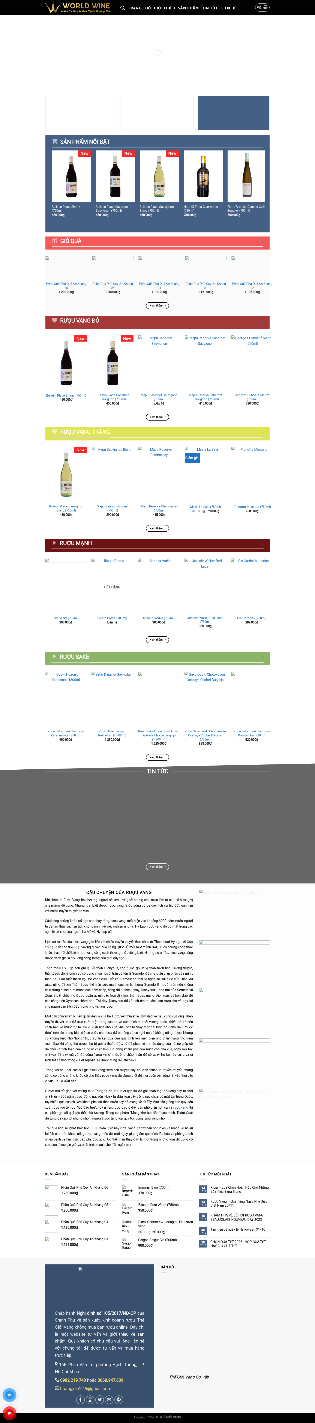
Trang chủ (139, 8)
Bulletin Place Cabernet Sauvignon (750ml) (112, 209)
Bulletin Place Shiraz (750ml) (66, 209)
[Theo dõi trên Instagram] (90, 1399)
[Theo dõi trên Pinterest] (118, 1399)
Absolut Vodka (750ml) (159, 618)
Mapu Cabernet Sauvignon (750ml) (159, 397)
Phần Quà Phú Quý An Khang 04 (159, 286)
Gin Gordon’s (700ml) (251, 618)
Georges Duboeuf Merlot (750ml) (252, 397)
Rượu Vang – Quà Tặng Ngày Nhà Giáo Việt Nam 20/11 (238, 1203)
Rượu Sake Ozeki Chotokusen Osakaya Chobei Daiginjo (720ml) (205, 735)
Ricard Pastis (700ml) (112, 618)
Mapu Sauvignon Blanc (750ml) (113, 508)
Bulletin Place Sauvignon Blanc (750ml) (157, 209)
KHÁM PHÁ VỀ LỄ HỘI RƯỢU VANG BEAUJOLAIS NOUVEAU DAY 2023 (236, 1217)
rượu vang (180, 1107)
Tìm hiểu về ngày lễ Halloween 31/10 (237, 1229)
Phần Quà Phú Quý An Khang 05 (113, 286)
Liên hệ (228, 8)
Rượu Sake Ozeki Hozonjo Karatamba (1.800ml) (66, 733)
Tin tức (210, 8)
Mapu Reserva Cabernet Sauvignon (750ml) (205, 397)
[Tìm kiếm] (122, 8)
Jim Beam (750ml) (66, 618)
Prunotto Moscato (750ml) (252, 507)
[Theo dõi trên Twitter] (99, 1399)
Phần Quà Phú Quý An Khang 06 (66, 286)
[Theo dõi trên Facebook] (80, 1399)
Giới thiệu (164, 8)
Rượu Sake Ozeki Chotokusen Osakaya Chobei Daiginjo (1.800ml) (158, 735)
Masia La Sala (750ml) (205, 507)
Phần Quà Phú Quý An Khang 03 (206, 286)
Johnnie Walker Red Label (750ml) (205, 620)
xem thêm (54, 838)
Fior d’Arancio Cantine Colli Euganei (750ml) (246, 209)
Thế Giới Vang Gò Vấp (189, 1377)
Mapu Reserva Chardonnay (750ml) (159, 508)
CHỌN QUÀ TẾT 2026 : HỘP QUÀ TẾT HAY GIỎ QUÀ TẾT (238, 1244)
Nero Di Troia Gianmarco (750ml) (201, 209)
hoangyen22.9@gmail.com (85, 1388)
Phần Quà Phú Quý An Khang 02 (252, 286)
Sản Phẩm (188, 8)
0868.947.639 (110, 1380)
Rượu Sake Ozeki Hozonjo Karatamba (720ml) (252, 733)
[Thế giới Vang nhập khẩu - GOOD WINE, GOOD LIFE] (79, 7)
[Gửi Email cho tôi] (109, 1399)
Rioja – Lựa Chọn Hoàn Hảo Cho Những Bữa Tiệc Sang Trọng (239, 1189)
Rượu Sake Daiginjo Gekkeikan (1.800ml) (112, 733)
